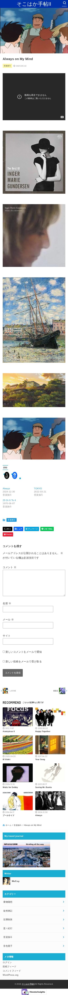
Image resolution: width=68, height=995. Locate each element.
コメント (9, 567)
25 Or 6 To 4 (9, 500)
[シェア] (18, 529)
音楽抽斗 (7, 66)
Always (6, 488)
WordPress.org (11, 975)
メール (8, 619)
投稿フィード (9, 966)
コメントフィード (12, 970)
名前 (7, 603)
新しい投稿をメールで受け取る (24, 661)
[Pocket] (8, 534)
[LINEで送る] (47, 529)
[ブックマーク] (32, 529)
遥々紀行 (7, 928)
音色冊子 (7, 946)
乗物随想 (7, 902)
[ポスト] (7, 529)
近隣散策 (7, 919)
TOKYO (38, 488)
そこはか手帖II (34, 4)
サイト (6, 635)
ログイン (7, 962)
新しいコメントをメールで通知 (24, 652)
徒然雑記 (7, 910)
